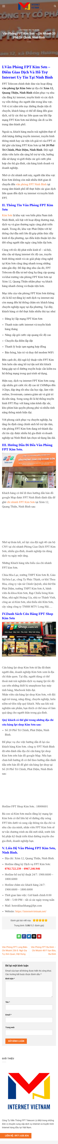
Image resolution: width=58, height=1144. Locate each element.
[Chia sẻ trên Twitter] (29, 936)
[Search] (55, 6)
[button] (34, 920)
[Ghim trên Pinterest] (39, 936)
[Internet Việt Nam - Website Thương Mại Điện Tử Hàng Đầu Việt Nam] (29, 6)
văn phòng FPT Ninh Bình (31, 184)
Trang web (9, 1027)
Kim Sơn (7, 215)
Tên (7, 1002)
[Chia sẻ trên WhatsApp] (19, 936)
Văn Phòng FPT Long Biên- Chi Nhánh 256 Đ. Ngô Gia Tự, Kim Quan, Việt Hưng (15, 950)
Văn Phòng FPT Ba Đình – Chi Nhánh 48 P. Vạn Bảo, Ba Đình (43, 950)
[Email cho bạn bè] (34, 936)
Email (8, 1015)
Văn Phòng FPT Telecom (29, 30)
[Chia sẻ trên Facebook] (24, 936)
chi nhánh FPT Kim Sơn (21, 502)
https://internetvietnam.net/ (30, 911)
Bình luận (10, 979)
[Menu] (3, 6)
